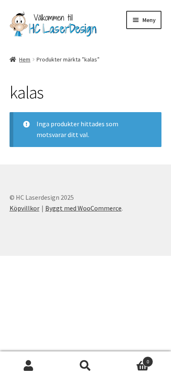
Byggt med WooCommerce (83, 208)
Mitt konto (28, 366)
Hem (24, 59)
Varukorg (131, 359)
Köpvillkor (24, 208)
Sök (85, 366)
